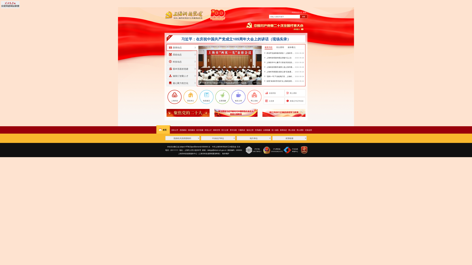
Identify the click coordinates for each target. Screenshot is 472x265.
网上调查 (293, 93)
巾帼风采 (241, 130)
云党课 (271, 101)
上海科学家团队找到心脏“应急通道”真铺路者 (280, 71)
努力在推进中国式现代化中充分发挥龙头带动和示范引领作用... (224, 82)
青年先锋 (233, 130)
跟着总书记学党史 (297, 101)
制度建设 (206, 100)
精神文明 (216, 130)
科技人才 (208, 130)
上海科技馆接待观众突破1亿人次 (279, 57)
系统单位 (190, 100)
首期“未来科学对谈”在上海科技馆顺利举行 (280, 81)
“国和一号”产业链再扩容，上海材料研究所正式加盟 (280, 76)
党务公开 (174, 130)
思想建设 (183, 130)
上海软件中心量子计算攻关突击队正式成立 (280, 62)
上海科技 (174, 100)
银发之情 (238, 100)
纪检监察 (308, 130)
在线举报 (272, 93)
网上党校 (254, 100)
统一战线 (275, 130)
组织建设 (191, 130)
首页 (165, 129)
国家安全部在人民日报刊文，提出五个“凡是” (236, 38)
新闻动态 (283, 130)
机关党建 (199, 130)
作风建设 (258, 130)
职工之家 (224, 130)
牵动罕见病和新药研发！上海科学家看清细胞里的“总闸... (280, 53)
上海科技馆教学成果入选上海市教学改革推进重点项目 (280, 67)
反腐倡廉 (222, 100)
